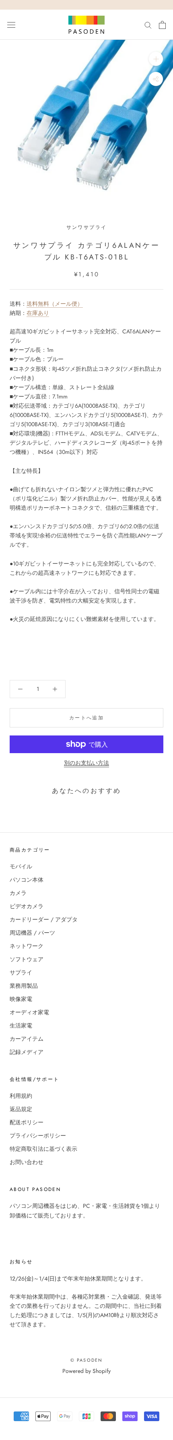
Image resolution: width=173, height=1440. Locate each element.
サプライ (21, 972)
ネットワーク (26, 946)
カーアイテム (26, 1039)
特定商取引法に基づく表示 (43, 1149)
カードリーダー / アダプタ (44, 919)
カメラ (18, 893)
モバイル (21, 866)
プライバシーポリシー (38, 1136)
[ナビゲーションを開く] (11, 25)
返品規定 (21, 1109)
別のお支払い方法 (86, 763)
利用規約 (21, 1096)
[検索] (148, 24)
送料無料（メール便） (55, 304)
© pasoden (86, 1360)
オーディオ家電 (29, 1012)
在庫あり (38, 313)
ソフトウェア (26, 959)
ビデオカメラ (26, 906)
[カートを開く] (162, 25)
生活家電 (21, 1025)
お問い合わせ (26, 1162)
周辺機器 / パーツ (32, 933)
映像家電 (21, 999)
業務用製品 (24, 986)
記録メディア (26, 1052)
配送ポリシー (26, 1122)
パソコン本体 (26, 880)
